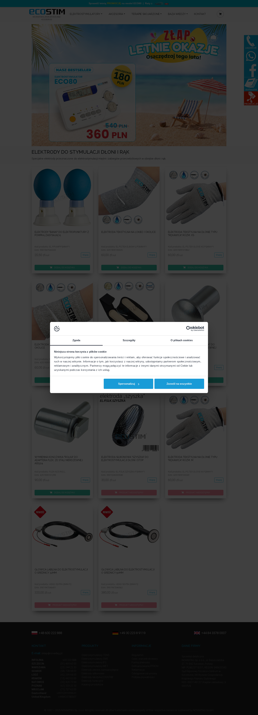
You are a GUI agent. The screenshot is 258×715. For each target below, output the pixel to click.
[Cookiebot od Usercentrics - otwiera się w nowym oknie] (188, 328)
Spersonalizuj (126, 383)
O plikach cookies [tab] (182, 340)
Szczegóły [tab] (129, 340)
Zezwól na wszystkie (179, 383)
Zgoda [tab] (76, 340)
